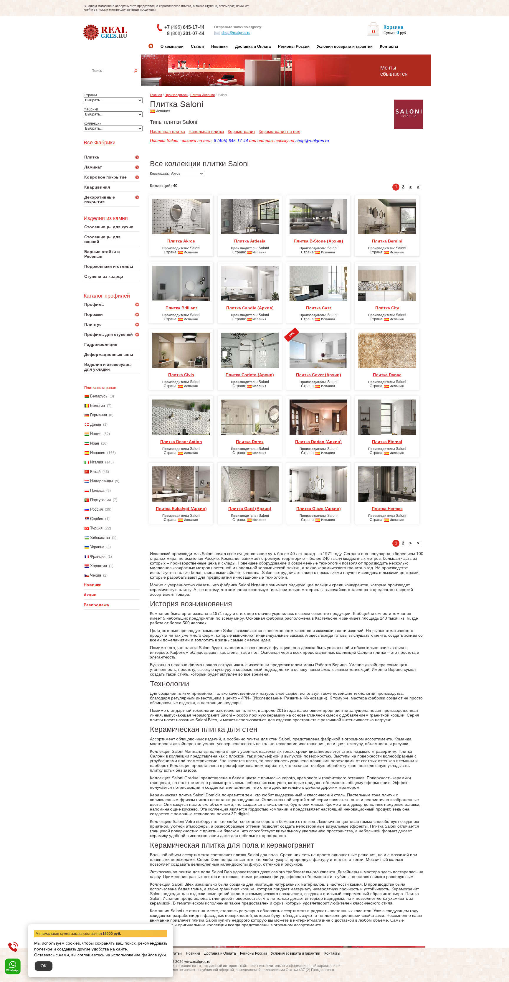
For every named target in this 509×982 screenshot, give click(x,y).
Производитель (176, 95)
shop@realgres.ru (236, 33)
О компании (172, 46)
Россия (96, 509)
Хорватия (98, 566)
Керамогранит (241, 131)
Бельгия (97, 405)
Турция (96, 528)
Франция (97, 556)
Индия (95, 434)
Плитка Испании (202, 95)
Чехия (95, 575)
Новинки (219, 46)
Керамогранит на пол (279, 131)
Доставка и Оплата (253, 46)
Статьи (197, 46)
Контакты (389, 46)
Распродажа (96, 605)
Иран (94, 443)
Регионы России (294, 46)
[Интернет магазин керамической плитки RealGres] (106, 32)
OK (44, 965)
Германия (98, 415)
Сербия (96, 518)
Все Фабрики (99, 143)
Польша (97, 490)
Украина (97, 547)
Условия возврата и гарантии (345, 46)
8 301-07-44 (185, 33)
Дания (95, 424)
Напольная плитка (206, 131)
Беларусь (99, 396)
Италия (96, 462)
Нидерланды (101, 481)
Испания (97, 452)
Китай (95, 471)
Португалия (100, 500)
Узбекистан (100, 537)
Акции (90, 594)
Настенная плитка (118, 79)
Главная (156, 95)
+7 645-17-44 (184, 27)
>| (419, 187)
